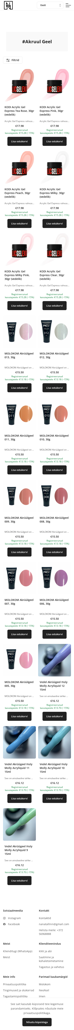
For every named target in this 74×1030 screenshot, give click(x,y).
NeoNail (44, 990)
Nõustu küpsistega (37, 1022)
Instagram (14, 918)
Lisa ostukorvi (19, 141)
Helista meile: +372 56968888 (51, 932)
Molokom (44, 984)
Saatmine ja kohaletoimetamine (51, 959)
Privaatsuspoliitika (14, 984)
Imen (42, 996)
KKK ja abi (45, 951)
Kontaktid (45, 918)
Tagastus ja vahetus (51, 967)
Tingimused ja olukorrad (18, 990)
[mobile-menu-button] (68, 5)
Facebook (14, 924)
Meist (6, 957)
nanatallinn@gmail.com (54, 924)
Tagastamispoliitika (15, 996)
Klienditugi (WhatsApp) (17, 951)
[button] (19, 109)
